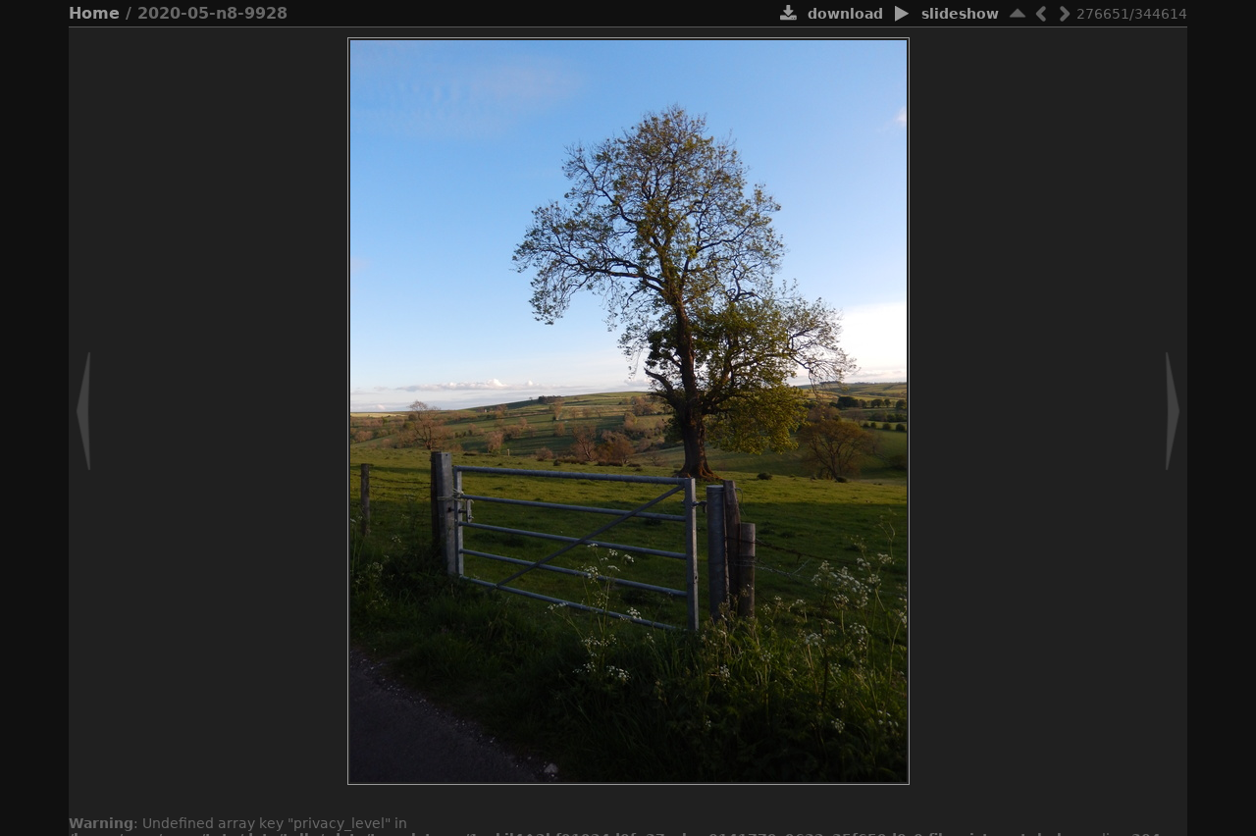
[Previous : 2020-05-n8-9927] (1041, 13)
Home (94, 13)
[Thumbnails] (1017, 13)
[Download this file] (788, 15)
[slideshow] (902, 15)
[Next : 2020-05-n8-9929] (1064, 13)
